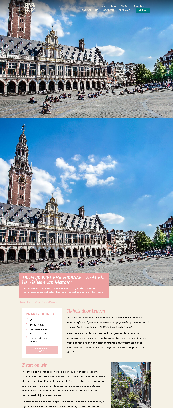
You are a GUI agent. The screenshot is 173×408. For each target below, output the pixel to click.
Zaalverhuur (90, 10)
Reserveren (100, 6)
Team (114, 6)
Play (29, 302)
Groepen (108, 10)
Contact (125, 6)
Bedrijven (125, 10)
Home (22, 302)
